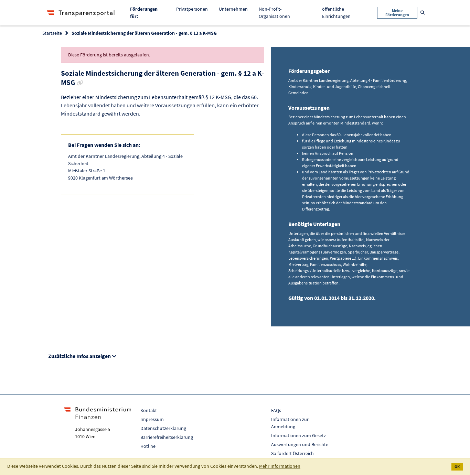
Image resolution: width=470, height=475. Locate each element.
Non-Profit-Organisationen (274, 12)
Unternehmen (233, 9)
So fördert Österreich (292, 453)
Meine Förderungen (397, 12)
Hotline (148, 446)
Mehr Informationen (279, 466)
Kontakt (148, 410)
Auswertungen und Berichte (299, 444)
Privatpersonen (192, 9)
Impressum (152, 419)
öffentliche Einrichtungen (336, 12)
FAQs (276, 410)
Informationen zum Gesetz (298, 435)
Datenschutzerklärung (163, 428)
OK (457, 466)
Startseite (52, 33)
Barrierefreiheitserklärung (166, 437)
